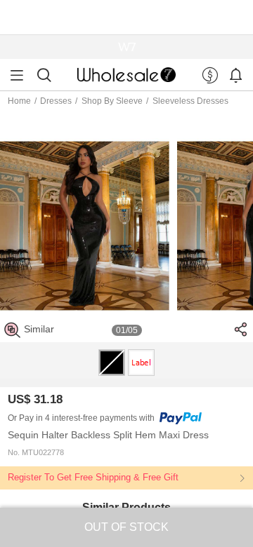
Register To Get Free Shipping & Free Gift (93, 477)
